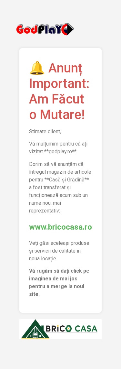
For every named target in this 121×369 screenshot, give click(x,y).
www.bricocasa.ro (60, 227)
